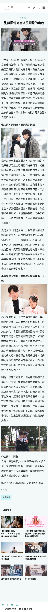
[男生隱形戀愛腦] (36, 570)
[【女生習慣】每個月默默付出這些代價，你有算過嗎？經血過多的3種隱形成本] (36, 521)
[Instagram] (33, 7)
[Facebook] (29, 7)
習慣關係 (24, 17)
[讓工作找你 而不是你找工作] (12, 570)
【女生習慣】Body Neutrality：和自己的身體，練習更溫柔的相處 (10, 533)
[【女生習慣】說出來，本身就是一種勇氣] (12, 547)
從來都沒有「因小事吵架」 (17, 609)
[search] (39, 7)
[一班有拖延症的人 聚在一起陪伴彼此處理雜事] (36, 547)
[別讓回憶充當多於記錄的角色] (24, 39)
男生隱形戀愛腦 (30, 579)
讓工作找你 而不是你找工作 (11, 579)
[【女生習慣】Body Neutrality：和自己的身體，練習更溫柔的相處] (12, 521)
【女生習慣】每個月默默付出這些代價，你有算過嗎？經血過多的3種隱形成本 (35, 533)
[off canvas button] (44, 7)
